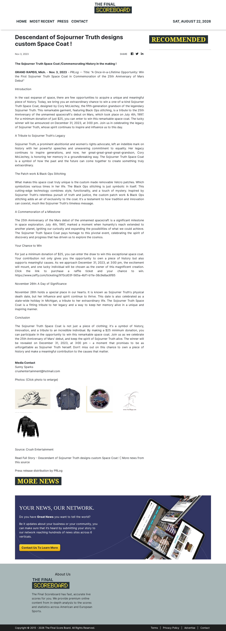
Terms (154, 627)
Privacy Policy (171, 627)
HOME (21, 21)
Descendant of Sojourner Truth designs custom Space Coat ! (78, 458)
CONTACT (79, 21)
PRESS (63, 21)
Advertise (189, 627)
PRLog (74, 72)
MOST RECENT (42, 21)
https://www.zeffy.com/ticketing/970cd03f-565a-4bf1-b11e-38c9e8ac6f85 (65, 275)
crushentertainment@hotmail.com (37, 371)
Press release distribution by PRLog (39, 470)
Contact (205, 627)
